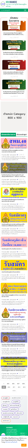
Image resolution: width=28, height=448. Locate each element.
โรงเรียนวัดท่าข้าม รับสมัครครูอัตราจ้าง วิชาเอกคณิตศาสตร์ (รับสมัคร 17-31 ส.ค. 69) (13, 92)
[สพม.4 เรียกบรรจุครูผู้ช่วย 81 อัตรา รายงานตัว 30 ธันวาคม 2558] (14, 288)
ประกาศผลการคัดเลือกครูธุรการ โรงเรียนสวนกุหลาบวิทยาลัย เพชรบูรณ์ (13, 200)
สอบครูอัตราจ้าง (6, 401)
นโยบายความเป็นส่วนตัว (11, 442)
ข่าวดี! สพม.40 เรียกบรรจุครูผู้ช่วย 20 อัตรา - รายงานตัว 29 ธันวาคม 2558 (13, 151)
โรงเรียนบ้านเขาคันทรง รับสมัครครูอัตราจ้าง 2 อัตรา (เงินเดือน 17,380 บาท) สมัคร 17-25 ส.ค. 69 (13, 54)
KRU (11, 2)
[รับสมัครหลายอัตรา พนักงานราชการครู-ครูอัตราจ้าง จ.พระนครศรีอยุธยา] (14, 313)
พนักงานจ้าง (19, 413)
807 (18, 383)
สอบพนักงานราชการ (16, 398)
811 (14, 387)
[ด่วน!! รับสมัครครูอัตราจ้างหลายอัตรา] (14, 265)
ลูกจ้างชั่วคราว (14, 409)
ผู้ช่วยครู (4, 405)
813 (24, 387)
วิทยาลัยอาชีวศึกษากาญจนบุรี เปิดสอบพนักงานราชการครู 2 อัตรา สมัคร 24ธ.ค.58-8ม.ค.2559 (13, 345)
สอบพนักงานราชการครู (8, 413)
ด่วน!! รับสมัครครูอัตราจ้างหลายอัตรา (11, 272)
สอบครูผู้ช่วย (5, 398)
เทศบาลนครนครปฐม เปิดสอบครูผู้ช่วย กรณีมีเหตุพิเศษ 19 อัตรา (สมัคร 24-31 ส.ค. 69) (13, 34)
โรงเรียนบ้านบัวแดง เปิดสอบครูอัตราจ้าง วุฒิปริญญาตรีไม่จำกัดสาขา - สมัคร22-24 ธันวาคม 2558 (13, 176)
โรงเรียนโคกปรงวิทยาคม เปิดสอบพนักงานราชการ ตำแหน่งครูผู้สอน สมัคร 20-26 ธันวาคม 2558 (14, 369)
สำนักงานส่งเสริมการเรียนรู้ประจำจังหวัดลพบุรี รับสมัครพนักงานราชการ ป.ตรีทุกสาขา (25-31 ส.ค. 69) (13, 73)
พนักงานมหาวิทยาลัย (14, 405)
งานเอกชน (5, 409)
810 (9, 387)
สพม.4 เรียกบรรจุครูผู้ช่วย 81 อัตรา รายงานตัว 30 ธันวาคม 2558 (14, 295)
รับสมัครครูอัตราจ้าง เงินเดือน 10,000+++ (12, 249)
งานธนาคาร (15, 417)
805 (8, 383)
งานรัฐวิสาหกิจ (6, 417)
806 (13, 383)
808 (23, 383)
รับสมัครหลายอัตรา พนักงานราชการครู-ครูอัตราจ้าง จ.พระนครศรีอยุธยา (14, 320)
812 (19, 387)
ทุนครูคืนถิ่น (16, 401)
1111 (14, 391)
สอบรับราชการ (6, 420)
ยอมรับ (24, 445)
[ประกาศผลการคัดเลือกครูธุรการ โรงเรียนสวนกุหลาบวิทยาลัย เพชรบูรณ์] (14, 192)
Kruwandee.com (9, 434)
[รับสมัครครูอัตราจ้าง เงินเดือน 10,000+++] (14, 242)
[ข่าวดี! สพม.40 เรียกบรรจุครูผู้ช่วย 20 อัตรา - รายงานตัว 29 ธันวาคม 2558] (14, 143)
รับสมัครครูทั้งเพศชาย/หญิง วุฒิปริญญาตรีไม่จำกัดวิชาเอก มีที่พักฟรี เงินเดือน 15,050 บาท (13, 225)
